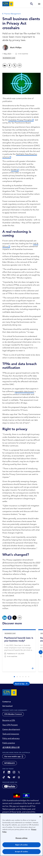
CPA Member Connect (13, 714)
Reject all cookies (21, 845)
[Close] (40, 816)
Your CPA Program (10, 725)
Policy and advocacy (11, 738)
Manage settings (22, 838)
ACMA (14, 170)
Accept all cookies (21, 852)
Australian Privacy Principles (20, 120)
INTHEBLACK (9, 763)
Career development (11, 729)
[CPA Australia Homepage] (7, 4)
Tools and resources (10, 734)
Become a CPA (8, 720)
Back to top (19, 684)
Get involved (7, 706)
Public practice (8, 743)
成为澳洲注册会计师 (11, 747)
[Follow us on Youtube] (9, 786)
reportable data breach (24, 391)
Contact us (6, 702)
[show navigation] (39, 4)
